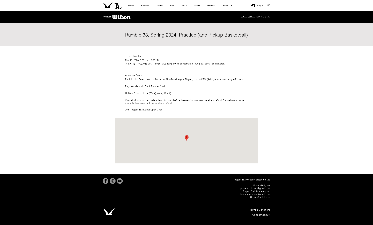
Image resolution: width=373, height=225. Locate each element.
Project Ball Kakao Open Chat (146, 109)
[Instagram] (113, 181)
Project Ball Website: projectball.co (252, 179)
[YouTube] (120, 181)
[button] (269, 5)
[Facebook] (105, 181)
